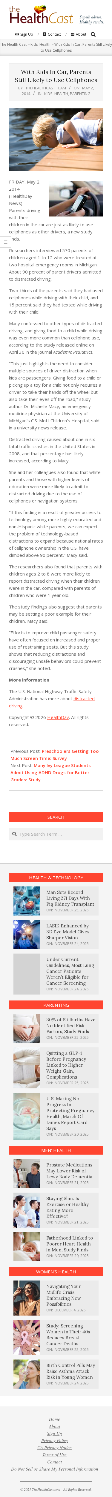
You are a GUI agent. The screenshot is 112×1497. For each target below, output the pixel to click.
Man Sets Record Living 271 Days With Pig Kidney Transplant (70, 898)
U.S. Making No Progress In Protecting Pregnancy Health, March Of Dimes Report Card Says (70, 1113)
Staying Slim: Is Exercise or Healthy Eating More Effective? (67, 1207)
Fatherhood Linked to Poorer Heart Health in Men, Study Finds (69, 1244)
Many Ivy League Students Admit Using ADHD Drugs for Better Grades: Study (50, 772)
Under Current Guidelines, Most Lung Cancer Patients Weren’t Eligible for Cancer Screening (70, 971)
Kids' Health (56, 93)
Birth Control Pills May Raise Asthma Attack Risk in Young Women (70, 1371)
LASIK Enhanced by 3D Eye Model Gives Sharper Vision (67, 931)
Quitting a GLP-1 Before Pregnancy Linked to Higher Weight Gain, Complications (66, 1065)
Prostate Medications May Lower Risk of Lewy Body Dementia (69, 1171)
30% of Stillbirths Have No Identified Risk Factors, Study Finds (71, 1025)
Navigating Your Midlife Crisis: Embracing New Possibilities (63, 1295)
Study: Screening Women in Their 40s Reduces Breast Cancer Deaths (68, 1334)
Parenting (80, 93)
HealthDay (58, 717)
